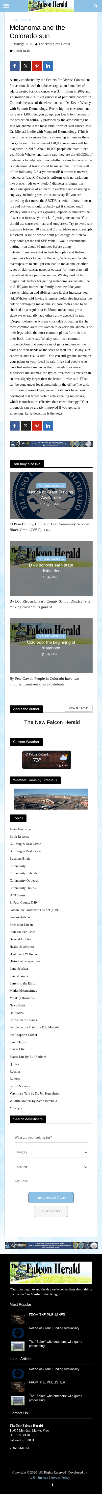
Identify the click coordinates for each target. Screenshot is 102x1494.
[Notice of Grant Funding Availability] (18, 1332)
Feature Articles (24, 20)
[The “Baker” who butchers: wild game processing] (18, 1346)
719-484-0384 (19, 1448)
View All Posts (79, 708)
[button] (51, 1245)
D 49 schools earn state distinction (51, 568)
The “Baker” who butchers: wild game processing (55, 1344)
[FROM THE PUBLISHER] (18, 1319)
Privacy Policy (60, 1477)
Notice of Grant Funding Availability (51, 495)
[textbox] (21, 1152)
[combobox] (51, 1152)
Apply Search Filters (51, 1197)
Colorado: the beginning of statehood (51, 645)
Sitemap (42, 1477)
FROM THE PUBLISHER (48, 1315)
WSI (32, 1477)
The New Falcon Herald (54, 44)
